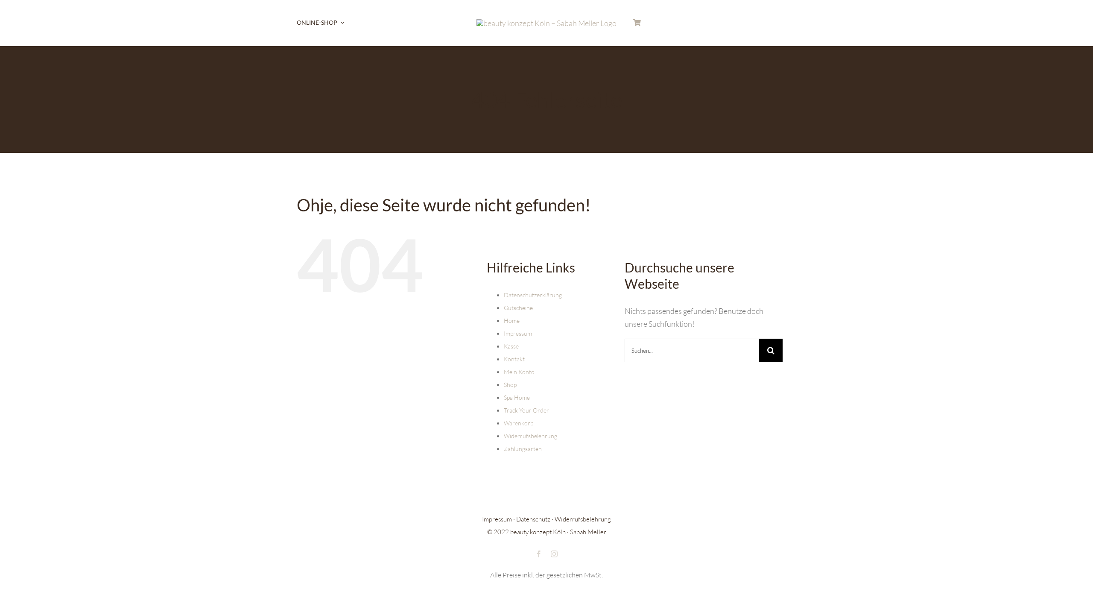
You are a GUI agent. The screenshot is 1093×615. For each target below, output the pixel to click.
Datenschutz (533, 519)
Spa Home (517, 397)
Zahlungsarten (523, 448)
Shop (510, 384)
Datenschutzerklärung (533, 295)
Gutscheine (518, 307)
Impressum (518, 333)
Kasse (511, 346)
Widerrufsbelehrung (530, 435)
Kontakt (514, 359)
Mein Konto (519, 371)
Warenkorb (519, 423)
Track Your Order (526, 410)
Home (512, 320)
